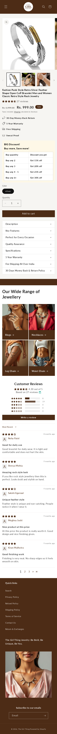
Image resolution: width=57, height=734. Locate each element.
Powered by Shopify (38, 729)
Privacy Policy (12, 597)
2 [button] (25, 571)
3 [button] (29, 571)
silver (8, 191)
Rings (8, 334)
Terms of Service (13, 616)
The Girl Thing (24, 729)
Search (8, 590)
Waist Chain (38, 371)
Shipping (17, 112)
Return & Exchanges (14, 629)
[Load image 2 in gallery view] (28, 79)
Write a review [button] (28, 417)
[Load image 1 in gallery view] (13, 79)
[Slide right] (54, 80)
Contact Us (10, 623)
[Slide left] (3, 80)
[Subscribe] (45, 715)
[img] (9, 434)
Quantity (6, 197)
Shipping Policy (12, 610)
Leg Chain (10, 371)
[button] (6, 7)
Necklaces (37, 334)
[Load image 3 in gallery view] (43, 79)
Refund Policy (11, 603)
